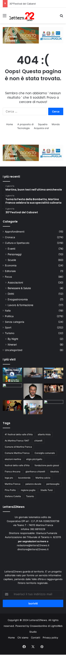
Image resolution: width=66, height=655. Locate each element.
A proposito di (25, 124)
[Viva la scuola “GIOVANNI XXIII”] (53, 405)
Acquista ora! (41, 128)
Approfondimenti (14, 231)
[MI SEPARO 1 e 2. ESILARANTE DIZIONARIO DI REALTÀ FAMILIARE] (53, 388)
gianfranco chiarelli (35, 471)
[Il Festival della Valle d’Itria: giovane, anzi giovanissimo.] (12, 405)
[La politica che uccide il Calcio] (33, 372)
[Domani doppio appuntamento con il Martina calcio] (12, 375)
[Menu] (4, 17)
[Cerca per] (61, 17)
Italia (8, 310)
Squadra (42, 124)
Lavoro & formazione (20, 305)
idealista (54, 471)
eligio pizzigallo (34, 459)
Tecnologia (23, 128)
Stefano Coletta (13, 496)
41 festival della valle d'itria (19, 434)
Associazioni (15, 282)
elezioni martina (13, 459)
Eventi (11, 248)
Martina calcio (43, 477)
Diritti (11, 293)
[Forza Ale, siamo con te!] (33, 391)
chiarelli (38, 440)
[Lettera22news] (21, 15)
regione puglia (28, 490)
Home (9, 124)
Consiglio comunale (45, 453)
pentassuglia (52, 484)
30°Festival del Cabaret (23, 3)
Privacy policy (50, 637)
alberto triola (44, 434)
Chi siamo (22, 637)
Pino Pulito (10, 490)
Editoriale (10, 271)
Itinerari (12, 344)
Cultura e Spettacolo (17, 242)
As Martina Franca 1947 (17, 440)
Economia (10, 265)
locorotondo (24, 477)
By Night (13, 338)
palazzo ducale (33, 484)
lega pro (9, 477)
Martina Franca (12, 484)
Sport (8, 327)
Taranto (30, 496)
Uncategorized (13, 350)
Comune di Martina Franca (18, 446)
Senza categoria (14, 321)
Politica (9, 316)
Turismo (9, 333)
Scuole (12, 259)
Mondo (56, 124)
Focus (8, 276)
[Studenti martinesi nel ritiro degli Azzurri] (53, 373)
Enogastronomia (18, 299)
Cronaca (10, 237)
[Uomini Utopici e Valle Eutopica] (12, 389)
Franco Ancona (12, 471)
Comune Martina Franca (17, 453)
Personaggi (14, 254)
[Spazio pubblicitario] (33, 34)
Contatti (35, 637)
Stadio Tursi (47, 490)
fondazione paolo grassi (47, 465)
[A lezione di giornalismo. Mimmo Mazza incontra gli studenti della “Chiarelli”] (33, 407)
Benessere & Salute (19, 288)
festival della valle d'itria (17, 465)
